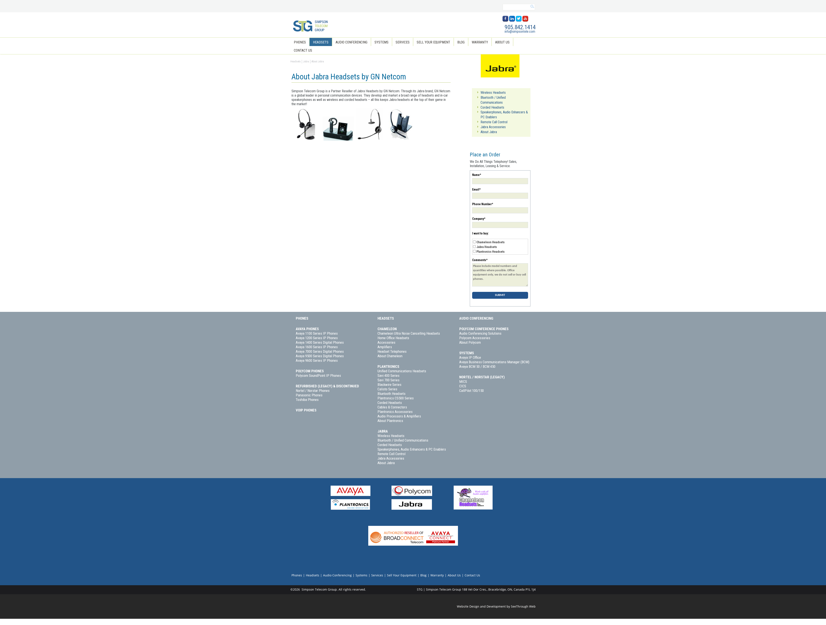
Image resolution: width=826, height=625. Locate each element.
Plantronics (388, 366)
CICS (462, 386)
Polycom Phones (310, 371)
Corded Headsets (390, 402)
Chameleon (387, 329)
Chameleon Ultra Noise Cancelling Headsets (409, 333)
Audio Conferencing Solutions (480, 333)
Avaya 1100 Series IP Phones (317, 333)
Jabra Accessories (391, 458)
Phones (300, 42)
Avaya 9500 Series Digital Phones (320, 356)
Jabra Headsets (486, 247)
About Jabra (386, 463)
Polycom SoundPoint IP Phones (318, 375)
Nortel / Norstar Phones (313, 390)
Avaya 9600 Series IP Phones (317, 360)
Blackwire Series (389, 384)
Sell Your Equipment (433, 42)
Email (476, 189)
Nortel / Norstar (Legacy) (482, 377)
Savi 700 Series (388, 380)
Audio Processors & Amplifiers (399, 416)
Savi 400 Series (388, 375)
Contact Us (303, 50)
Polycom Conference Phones (484, 329)
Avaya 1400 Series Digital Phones (320, 342)
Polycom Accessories (474, 338)
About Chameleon (390, 356)
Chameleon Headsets (490, 242)
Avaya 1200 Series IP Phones (317, 338)
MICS (463, 381)
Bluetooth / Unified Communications (403, 440)
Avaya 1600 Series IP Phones (317, 347)
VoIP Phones (306, 410)
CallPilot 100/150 (471, 390)
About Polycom (470, 342)
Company (478, 218)
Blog (461, 42)
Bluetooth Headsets (391, 393)
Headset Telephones (392, 351)
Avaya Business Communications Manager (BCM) (494, 362)
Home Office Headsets (393, 338)
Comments (479, 260)
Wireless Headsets (391, 436)
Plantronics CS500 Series (396, 398)
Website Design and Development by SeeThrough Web (496, 606)
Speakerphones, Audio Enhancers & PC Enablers (412, 449)
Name (476, 175)
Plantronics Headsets (490, 251)
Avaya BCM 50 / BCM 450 (477, 366)
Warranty (480, 42)
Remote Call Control (391, 454)
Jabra (383, 431)
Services (403, 42)
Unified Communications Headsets (402, 371)
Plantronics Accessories (395, 411)
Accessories (386, 342)
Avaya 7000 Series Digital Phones (320, 351)
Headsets (320, 42)
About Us (502, 42)
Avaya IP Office (470, 357)
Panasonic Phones (309, 395)
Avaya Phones (307, 329)
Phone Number (482, 204)
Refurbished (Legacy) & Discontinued (327, 386)
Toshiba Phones (307, 399)
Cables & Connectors (392, 407)
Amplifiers (385, 347)
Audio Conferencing (351, 42)
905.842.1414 (520, 27)
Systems (381, 42)
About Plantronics (390, 421)
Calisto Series (387, 389)
